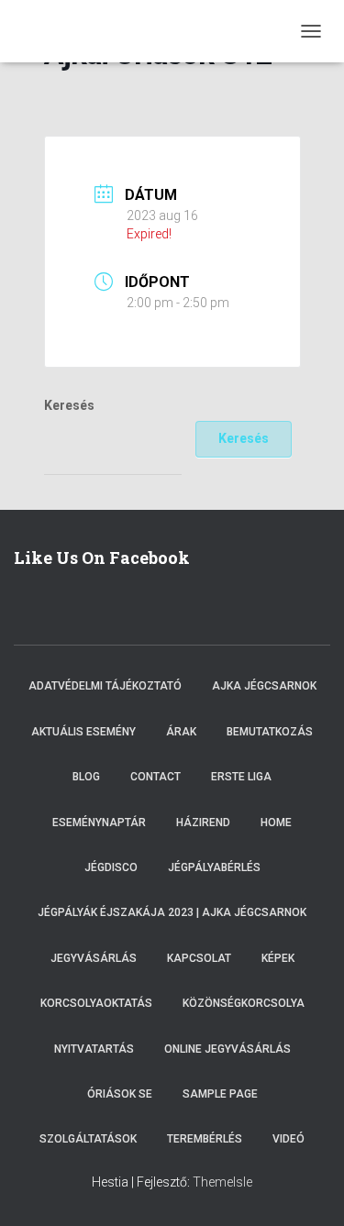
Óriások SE (119, 1094)
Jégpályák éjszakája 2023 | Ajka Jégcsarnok (172, 912)
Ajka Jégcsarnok (264, 685)
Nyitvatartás (94, 1049)
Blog (86, 776)
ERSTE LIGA (241, 776)
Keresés (69, 405)
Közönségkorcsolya (244, 1003)
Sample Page (220, 1094)
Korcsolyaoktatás (96, 1003)
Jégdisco (111, 867)
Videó (288, 1138)
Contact (155, 776)
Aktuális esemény (83, 731)
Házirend (203, 822)
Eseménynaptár (99, 822)
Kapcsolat (199, 958)
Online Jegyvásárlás (227, 1049)
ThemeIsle (222, 1182)
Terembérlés (204, 1138)
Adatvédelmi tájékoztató (105, 685)
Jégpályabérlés (214, 867)
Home (276, 822)
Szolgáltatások (88, 1138)
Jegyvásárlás (93, 958)
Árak (181, 731)
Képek (277, 958)
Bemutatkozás (270, 731)
